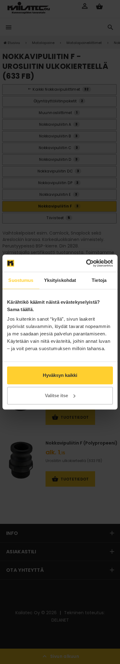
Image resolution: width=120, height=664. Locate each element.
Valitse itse (56, 395)
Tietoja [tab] (99, 280)
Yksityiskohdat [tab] (60, 280)
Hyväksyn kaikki (60, 375)
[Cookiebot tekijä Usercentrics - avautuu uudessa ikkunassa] (86, 263)
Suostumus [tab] (20, 280)
